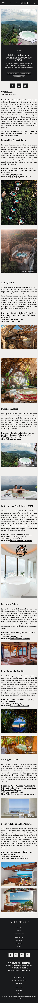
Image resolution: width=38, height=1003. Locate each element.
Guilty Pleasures (19, 916)
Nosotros (19, 966)
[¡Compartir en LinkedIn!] (19, 85)
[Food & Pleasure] (19, 2)
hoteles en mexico (25, 73)
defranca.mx (15, 429)
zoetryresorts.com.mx (19, 841)
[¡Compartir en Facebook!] (12, 85)
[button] (3, 3)
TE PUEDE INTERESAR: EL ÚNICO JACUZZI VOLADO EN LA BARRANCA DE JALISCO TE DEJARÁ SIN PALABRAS (19, 133)
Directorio (19, 973)
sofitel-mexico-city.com (21, 524)
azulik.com (15, 317)
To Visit (19, 50)
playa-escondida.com (19, 688)
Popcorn (19, 923)
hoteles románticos (19, 76)
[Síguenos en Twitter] (28, 937)
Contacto (19, 969)
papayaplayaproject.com (20, 177)
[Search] (35, 3)
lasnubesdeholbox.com (20, 622)
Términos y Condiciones (19, 963)
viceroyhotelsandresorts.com (23, 777)
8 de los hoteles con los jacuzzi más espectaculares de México (19, 57)
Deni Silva (8, 92)
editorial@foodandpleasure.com (19, 953)
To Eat (19, 910)
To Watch (19, 926)
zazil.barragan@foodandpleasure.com (19, 948)
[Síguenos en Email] (22, 937)
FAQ (19, 976)
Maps (19, 929)
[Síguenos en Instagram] (16, 937)
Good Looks (19, 920)
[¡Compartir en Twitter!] (25, 85)
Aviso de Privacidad (19, 960)
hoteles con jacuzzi (13, 73)
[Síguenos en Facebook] (11, 937)
